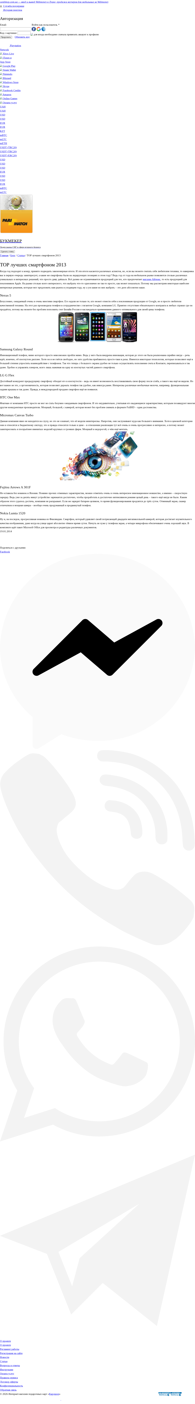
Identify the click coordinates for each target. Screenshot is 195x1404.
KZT (2, 131)
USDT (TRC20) (8, 151)
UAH (3, 110)
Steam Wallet (9, 70)
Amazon (7, 94)
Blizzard (7, 78)
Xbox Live (8, 53)
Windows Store (10, 82)
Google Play (9, 66)
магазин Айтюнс (151, 279)
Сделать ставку (7, 252)
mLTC (3, 192)
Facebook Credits (12, 90)
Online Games (10, 98)
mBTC (3, 188)
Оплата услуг (10, 102)
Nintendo (7, 74)
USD (2, 114)
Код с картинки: (9, 33)
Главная (4, 255)
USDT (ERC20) (8, 155)
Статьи (21, 255)
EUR (2, 123)
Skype (6, 86)
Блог (12, 255)
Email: (3, 24)
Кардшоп (54, 1394)
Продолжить (6, 37)
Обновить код (22, 37)
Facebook (5, 551)
